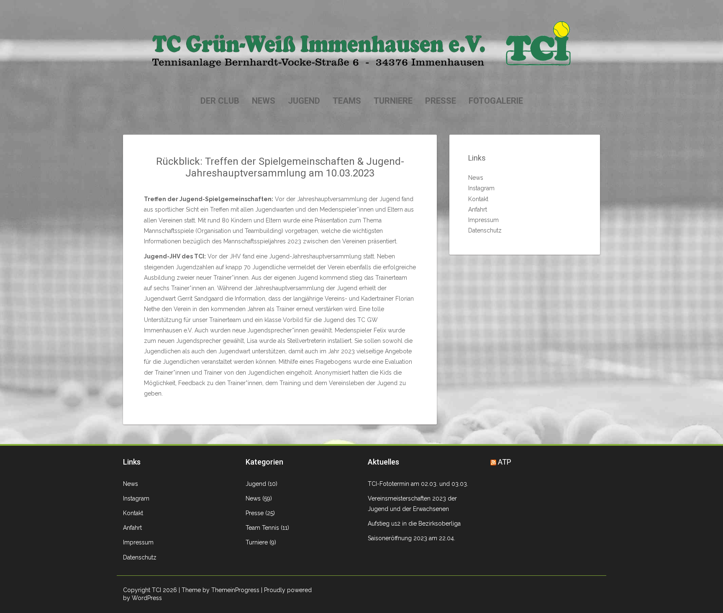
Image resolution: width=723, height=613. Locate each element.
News (263, 101)
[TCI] (361, 44)
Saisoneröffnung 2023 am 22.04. (411, 538)
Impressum (483, 220)
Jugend (304, 101)
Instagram (481, 188)
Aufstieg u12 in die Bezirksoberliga (414, 523)
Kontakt (478, 199)
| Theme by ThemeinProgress (219, 590)
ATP (504, 461)
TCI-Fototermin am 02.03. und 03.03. (418, 483)
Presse (440, 101)
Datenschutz (485, 230)
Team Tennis (262, 527)
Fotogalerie (496, 101)
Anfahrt (477, 209)
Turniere (393, 101)
